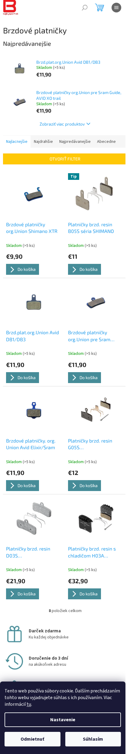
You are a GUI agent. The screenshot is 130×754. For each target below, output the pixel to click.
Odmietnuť (32, 739)
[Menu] (116, 8)
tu (29, 704)
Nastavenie (62, 719)
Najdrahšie (43, 142)
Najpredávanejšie (75, 142)
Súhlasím (93, 739)
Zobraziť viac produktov (62, 123)
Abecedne (106, 142)
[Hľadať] (85, 8)
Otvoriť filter (65, 158)
